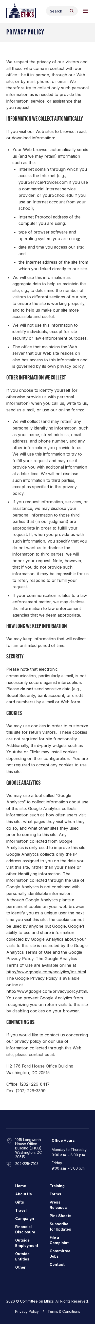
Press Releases (58, 1205)
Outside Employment (26, 1243)
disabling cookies (28, 1010)
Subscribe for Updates (60, 1226)
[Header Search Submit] (71, 11)
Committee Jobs (60, 1253)
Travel (21, 1210)
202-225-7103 (27, 1163)
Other (20, 1267)
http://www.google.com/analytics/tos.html (46, 971)
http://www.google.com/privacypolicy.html (46, 991)
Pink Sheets (60, 1215)
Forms (55, 1194)
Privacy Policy (27, 1311)
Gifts (19, 1202)
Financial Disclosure (25, 1229)
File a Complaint (59, 1240)
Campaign (24, 1218)
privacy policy (70, 366)
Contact (57, 1264)
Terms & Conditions (64, 1311)
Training (57, 1186)
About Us (23, 1194)
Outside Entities (22, 1256)
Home (20, 1186)
